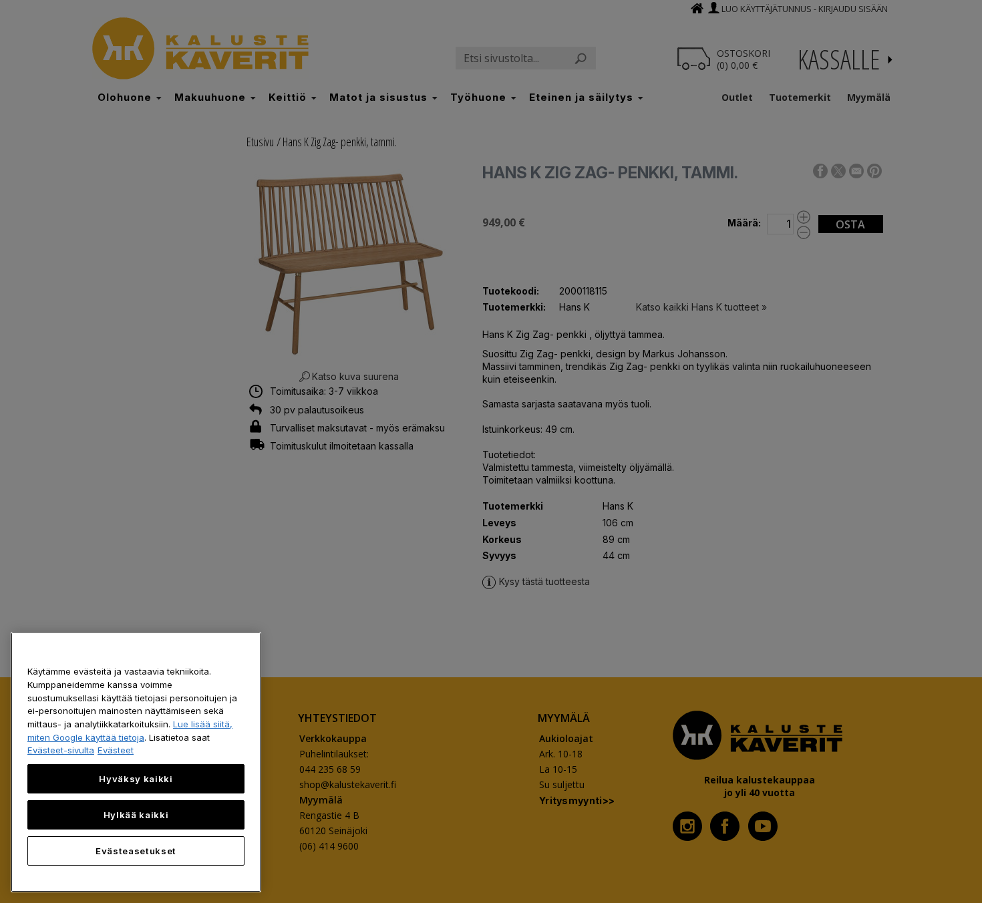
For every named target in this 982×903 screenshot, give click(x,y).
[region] (136, 762)
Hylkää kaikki (136, 814)
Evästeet (116, 750)
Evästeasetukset (136, 851)
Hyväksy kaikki (135, 778)
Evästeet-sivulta (60, 750)
